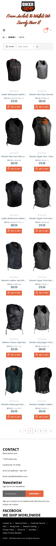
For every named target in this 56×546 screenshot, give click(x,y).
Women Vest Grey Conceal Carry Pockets (42, 94)
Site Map (32, 529)
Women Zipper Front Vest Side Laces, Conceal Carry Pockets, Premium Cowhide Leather (42, 218)
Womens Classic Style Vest (14, 342)
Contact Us (7, 523)
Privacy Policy (8, 529)
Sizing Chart (14, 526)
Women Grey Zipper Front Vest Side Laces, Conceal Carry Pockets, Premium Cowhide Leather (42, 342)
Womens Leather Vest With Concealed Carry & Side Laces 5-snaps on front (14, 280)
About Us (21, 529)
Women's (11, 37)
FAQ (4, 526)
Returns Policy (21, 523)
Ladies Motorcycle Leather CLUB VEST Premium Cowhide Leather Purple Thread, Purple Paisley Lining (14, 218)
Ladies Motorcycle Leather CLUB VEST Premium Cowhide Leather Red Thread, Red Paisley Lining (14, 94)
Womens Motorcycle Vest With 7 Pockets (14, 404)
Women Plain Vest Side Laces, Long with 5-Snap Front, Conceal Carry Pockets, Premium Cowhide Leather (14, 156)
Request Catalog (29, 526)
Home (4, 37)
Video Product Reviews (12, 533)
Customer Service (38, 523)
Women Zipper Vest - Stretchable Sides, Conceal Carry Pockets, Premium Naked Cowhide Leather (42, 156)
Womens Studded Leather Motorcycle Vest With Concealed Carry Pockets (42, 404)
